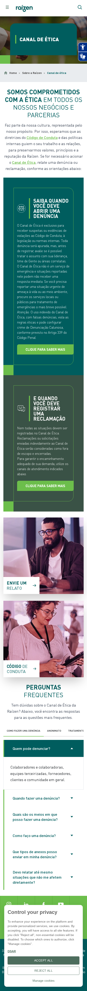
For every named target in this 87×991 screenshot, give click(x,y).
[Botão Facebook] (43, 904)
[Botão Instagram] (8, 904)
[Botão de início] (25, 8)
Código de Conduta (42, 137)
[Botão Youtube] (60, 904)
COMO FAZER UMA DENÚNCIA (23, 730)
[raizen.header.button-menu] (7, 7)
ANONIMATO (54, 730)
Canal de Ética (23, 162)
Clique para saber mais (45, 349)
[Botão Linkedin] (26, 904)
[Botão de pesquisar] (79, 7)
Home (13, 73)
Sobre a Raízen (32, 73)
